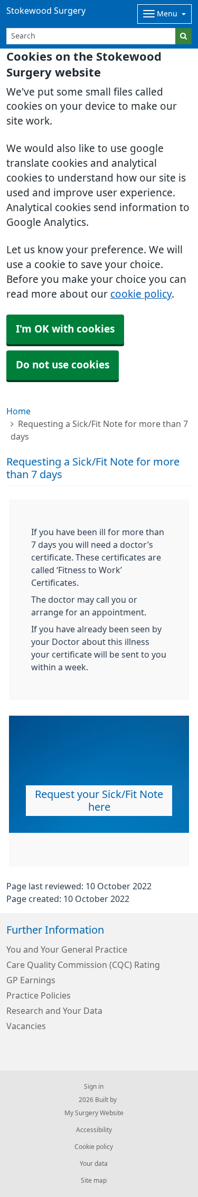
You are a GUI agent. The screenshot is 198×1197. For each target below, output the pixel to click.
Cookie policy (93, 1147)
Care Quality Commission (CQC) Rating (83, 965)
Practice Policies (38, 995)
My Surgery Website (94, 1113)
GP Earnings (30, 980)
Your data (94, 1164)
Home (18, 411)
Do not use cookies (62, 365)
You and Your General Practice (66, 949)
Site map (94, 1180)
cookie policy (141, 294)
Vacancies (26, 1026)
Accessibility (94, 1130)
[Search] (183, 36)
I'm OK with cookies (65, 329)
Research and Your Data (54, 1010)
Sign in (93, 1087)
